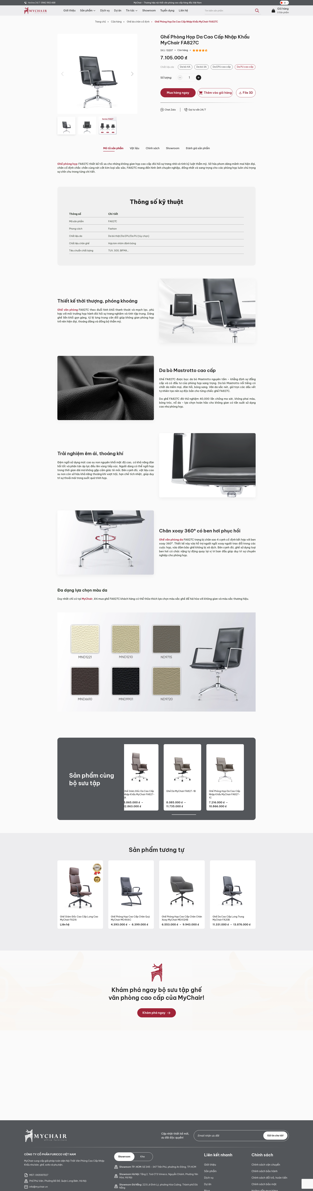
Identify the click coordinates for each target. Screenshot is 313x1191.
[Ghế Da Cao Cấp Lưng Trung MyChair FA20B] (233, 886)
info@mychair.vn (38, 1186)
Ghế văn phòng (67, 309)
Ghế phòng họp (67, 163)
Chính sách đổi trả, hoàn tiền (269, 1177)
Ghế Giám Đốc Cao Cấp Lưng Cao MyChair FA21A (79, 918)
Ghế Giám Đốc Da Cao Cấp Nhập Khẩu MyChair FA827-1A (139, 794)
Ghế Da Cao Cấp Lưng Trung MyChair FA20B (228, 918)
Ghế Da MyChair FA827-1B (181, 791)
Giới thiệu (69, 10)
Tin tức (130, 10)
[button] (132, 74)
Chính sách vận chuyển (266, 1164)
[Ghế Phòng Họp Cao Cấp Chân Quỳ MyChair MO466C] (131, 886)
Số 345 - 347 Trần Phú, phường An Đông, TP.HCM (157, 1166)
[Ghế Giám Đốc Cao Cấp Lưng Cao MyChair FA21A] (80, 886)
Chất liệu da (167, 67)
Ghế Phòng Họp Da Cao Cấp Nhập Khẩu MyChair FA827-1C (224, 794)
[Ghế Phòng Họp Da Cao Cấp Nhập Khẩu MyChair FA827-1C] (225, 765)
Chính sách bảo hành (264, 1171)
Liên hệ (183, 10)
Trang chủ (100, 21)
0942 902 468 (48, 2)
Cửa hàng (116, 21)
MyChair (87, 598)
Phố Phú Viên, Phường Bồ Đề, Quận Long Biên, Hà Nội (57, 1180)
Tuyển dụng (167, 10)
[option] (185, 67)
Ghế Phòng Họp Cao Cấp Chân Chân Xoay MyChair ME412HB (182, 918)
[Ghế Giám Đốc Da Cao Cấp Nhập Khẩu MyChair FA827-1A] (139, 765)
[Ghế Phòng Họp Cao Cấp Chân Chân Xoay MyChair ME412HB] (182, 886)
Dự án (117, 10)
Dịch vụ (105, 10)
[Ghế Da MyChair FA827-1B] (182, 765)
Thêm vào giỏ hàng (218, 93)
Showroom (149, 10)
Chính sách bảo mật (264, 1184)
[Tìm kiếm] (257, 11)
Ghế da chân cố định (138, 21)
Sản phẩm (86, 10)
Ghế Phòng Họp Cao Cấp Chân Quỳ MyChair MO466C (130, 918)
